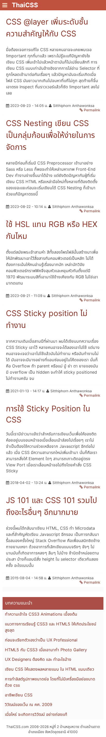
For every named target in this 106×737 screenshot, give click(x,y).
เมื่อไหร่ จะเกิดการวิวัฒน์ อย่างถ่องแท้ (36, 714)
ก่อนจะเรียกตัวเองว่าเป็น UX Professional (41, 639)
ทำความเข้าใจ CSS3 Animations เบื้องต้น (41, 614)
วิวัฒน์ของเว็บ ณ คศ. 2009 (28, 704)
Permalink (92, 110)
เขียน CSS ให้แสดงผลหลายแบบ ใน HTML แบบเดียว (49, 669)
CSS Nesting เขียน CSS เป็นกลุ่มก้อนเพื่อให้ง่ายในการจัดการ (50, 135)
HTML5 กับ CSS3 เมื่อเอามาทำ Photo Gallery (46, 649)
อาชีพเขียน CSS (18, 694)
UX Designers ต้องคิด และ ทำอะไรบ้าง (38, 659)
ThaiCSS (25, 5)
